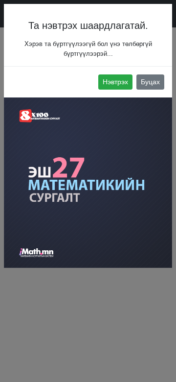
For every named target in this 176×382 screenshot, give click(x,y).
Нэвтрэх (115, 82)
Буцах (150, 82)
